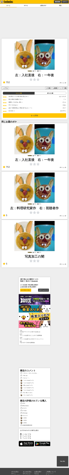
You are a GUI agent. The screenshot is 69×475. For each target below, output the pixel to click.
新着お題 (36, 473)
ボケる (26, 5)
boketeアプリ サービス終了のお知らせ (30, 331)
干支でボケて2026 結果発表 (27, 342)
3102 (23, 403)
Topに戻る (62, 461)
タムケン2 (24, 415)
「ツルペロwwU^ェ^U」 (28, 383)
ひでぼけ (24, 410)
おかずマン (63, 110)
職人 (60, 5)
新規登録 (57, 1)
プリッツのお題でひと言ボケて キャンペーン (31, 338)
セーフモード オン (25, 290)
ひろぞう (24, 408)
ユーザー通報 (63, 88)
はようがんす (62, 96)
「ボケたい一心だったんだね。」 (30, 373)
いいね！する (26, 434)
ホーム (8, 5)
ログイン (65, 1)
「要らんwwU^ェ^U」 (27, 385)
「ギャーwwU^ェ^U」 (27, 395)
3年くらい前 (63, 82)
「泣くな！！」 (26, 378)
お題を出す (43, 5)
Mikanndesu (25, 405)
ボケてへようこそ (43, 290)
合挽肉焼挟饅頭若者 (27, 425)
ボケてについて (49, 473)
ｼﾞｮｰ (65, 99)
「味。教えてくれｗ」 (27, 392)
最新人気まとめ (26, 473)
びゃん (64, 102)
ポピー (64, 108)
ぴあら (64, 105)
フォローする (26, 436)
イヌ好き (24, 418)
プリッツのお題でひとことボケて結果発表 (31, 334)
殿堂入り (13, 473)
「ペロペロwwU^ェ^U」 (28, 380)
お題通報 (55, 88)
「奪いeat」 (25, 375)
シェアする (5, 88)
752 (8, 82)
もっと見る (34, 115)
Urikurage (24, 413)
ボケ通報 (48, 88)
